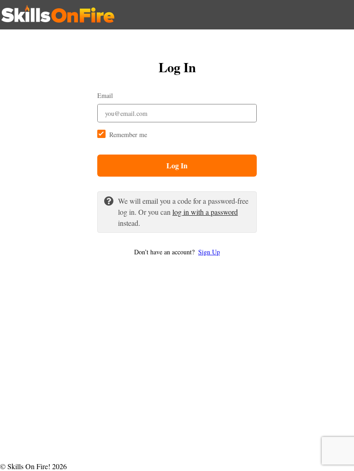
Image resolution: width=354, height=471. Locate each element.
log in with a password (205, 212)
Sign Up (209, 251)
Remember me (128, 134)
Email (105, 95)
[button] (177, 251)
